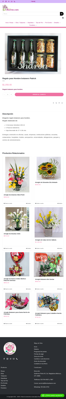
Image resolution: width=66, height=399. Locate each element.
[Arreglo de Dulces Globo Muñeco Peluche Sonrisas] (17, 264)
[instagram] (6, 1)
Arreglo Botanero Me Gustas (44, 279)
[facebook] (3, 1)
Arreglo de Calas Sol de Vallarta (45, 240)
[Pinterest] (59, 103)
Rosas (3, 371)
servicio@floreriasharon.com (47, 383)
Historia (36, 349)
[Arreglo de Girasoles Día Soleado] (49, 168)
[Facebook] (53, 103)
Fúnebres (3, 388)
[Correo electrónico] (62, 103)
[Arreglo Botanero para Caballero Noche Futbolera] (49, 302)
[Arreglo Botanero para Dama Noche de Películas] (17, 301)
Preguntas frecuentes (40, 351)
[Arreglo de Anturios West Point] (17, 174)
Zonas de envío (38, 356)
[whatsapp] (8, 1)
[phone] (14, 1)
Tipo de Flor (4, 380)
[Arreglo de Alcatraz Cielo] (17, 219)
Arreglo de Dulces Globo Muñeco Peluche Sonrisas (15, 279)
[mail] (11, 1)
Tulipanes (4, 376)
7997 (51, 379)
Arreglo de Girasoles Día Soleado (46, 182)
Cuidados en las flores (40, 363)
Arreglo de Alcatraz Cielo (12, 234)
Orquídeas (4, 378)
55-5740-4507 (44, 379)
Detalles (29, 203)
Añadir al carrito (39, 94)
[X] (56, 103)
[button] (52, 395)
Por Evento (4, 383)
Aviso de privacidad (40, 361)
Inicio (35, 346)
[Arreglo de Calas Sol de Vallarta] (49, 222)
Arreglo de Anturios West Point (14, 195)
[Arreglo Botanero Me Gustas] (49, 264)
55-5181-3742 (45, 387)
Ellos (2, 373)
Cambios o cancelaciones (41, 359)
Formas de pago (39, 354)
